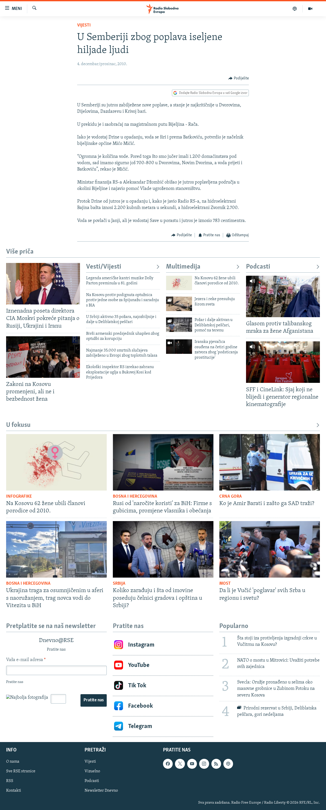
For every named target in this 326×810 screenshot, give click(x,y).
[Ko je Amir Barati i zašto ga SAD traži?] (269, 462)
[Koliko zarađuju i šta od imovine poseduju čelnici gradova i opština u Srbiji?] (163, 549)
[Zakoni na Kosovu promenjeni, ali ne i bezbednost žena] (43, 357)
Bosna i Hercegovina (135, 496)
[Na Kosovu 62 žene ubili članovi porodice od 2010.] (179, 283)
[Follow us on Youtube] (192, 764)
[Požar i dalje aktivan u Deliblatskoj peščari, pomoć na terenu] (179, 324)
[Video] (310, 8)
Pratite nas (94, 700)
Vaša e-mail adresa (26, 660)
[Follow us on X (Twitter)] (180, 764)
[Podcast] (295, 8)
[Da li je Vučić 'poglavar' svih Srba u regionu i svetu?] (269, 549)
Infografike (19, 496)
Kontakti (13, 791)
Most (225, 583)
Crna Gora (230, 496)
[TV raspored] (228, 764)
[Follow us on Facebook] (168, 764)
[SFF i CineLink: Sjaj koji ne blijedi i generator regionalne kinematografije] (283, 362)
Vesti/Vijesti (103, 266)
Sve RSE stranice (20, 771)
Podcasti (258, 266)
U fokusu (18, 425)
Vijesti (84, 25)
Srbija (119, 583)
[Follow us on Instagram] (204, 764)
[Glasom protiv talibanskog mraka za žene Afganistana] (283, 296)
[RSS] (216, 764)
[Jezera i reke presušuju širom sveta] (179, 304)
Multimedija (183, 266)
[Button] (238, 78)
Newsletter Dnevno (101, 791)
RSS (9, 781)
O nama (12, 762)
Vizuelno (92, 771)
